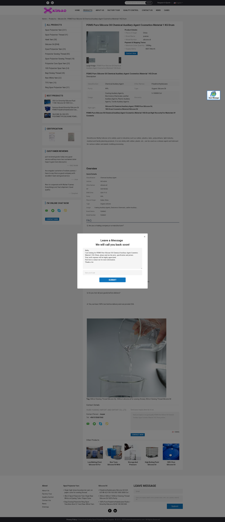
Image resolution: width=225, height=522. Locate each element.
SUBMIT (112, 280)
